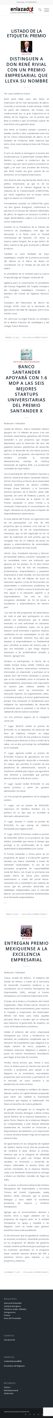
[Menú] (45, 10)
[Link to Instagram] (38, 1414)
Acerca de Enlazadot (12, 1303)
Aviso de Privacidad (12, 1318)
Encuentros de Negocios (14, 1366)
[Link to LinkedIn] (43, 1414)
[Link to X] (26, 1414)
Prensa (7, 1315)
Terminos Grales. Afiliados (15, 1309)
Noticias (26, 54)
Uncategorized (32, 362)
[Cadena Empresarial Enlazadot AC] (22, 10)
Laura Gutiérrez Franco (37, 337)
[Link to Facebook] (30, 1414)
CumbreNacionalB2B (12, 1361)
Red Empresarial (11, 1390)
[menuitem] (38, 10)
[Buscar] (38, 10)
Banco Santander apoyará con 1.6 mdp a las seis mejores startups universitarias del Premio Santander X (26, 389)
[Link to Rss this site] (34, 1414)
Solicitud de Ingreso (12, 1306)
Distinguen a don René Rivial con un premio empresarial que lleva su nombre (26, 70)
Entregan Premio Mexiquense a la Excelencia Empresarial (26, 951)
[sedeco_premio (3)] (26, 931)
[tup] (26, 354)
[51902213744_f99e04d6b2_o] (26, 46)
